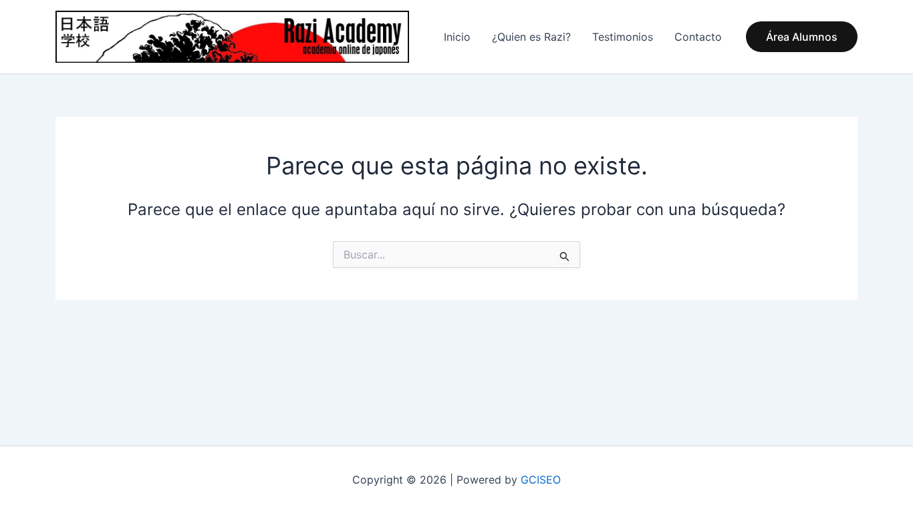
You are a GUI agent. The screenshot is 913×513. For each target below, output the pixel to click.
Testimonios (622, 36)
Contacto (698, 36)
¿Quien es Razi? (531, 36)
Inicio (457, 36)
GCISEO (541, 479)
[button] (802, 36)
